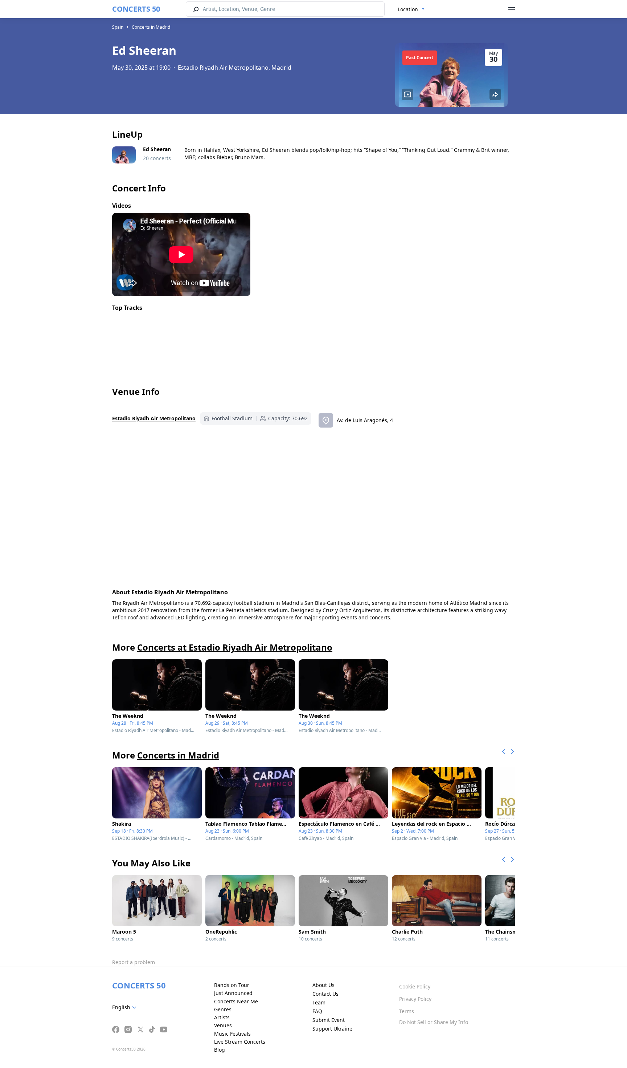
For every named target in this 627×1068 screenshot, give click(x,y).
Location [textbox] (408, 9)
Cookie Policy (414, 986)
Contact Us (325, 993)
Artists (222, 1017)
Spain (117, 27)
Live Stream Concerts (239, 1041)
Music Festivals (232, 1033)
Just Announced (233, 993)
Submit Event (328, 1019)
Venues (223, 1025)
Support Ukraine (332, 1028)
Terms (406, 1011)
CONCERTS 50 (136, 9)
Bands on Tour (231, 985)
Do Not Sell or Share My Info (433, 1022)
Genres (222, 1009)
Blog (219, 1049)
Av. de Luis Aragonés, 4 (365, 420)
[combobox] (411, 9)
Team (318, 1002)
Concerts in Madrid (151, 27)
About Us (323, 985)
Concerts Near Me (236, 1001)
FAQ (317, 1011)
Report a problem (133, 962)
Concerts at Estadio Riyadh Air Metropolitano (234, 647)
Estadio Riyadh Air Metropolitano (154, 418)
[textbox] (125, 1007)
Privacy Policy (415, 998)
